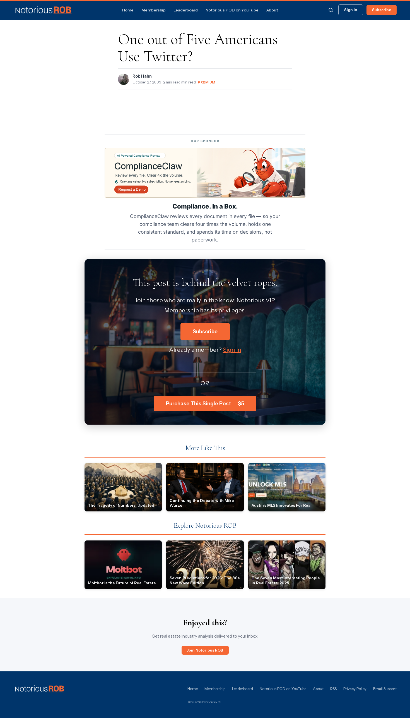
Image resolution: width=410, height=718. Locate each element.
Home (128, 10)
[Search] (331, 10)
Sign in (232, 349)
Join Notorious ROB (205, 650)
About (272, 10)
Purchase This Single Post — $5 (205, 403)
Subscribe (381, 10)
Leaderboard (185, 10)
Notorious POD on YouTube (232, 10)
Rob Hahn (142, 76)
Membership (153, 10)
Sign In (350, 10)
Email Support (385, 688)
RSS (333, 688)
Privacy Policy (354, 688)
